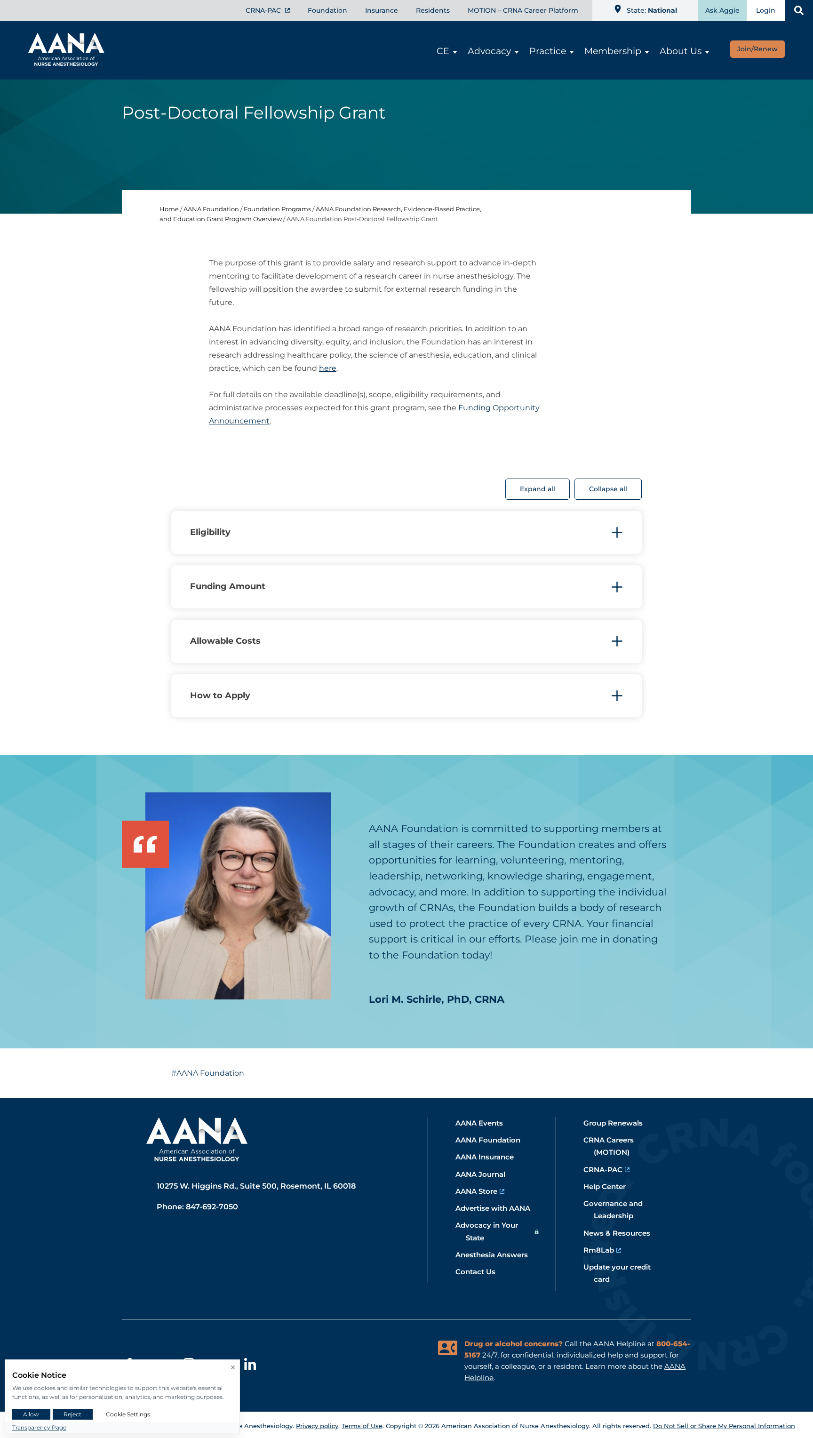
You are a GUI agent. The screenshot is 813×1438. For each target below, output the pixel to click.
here (327, 368)
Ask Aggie (722, 10)
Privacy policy (317, 1426)
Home (169, 209)
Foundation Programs (277, 209)
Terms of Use (362, 1426)
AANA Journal (485, 1174)
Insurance (381, 10)
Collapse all (608, 489)
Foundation (327, 10)
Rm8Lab (604, 1250)
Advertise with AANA (498, 1208)
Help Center (610, 1186)
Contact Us (480, 1271)
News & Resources (622, 1233)
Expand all (537, 489)
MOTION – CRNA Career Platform (523, 10)
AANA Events (484, 1122)
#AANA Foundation (207, 1073)
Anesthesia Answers (497, 1254)
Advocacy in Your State (492, 1231)
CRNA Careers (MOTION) (614, 1146)
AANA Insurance (490, 1156)
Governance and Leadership (618, 1209)
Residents (433, 10)
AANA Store (481, 1191)
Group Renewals (618, 1122)
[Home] (61, 62)
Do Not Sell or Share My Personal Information (724, 1426)
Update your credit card (622, 1273)
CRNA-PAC (264, 10)
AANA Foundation (211, 209)
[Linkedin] (250, 1365)
